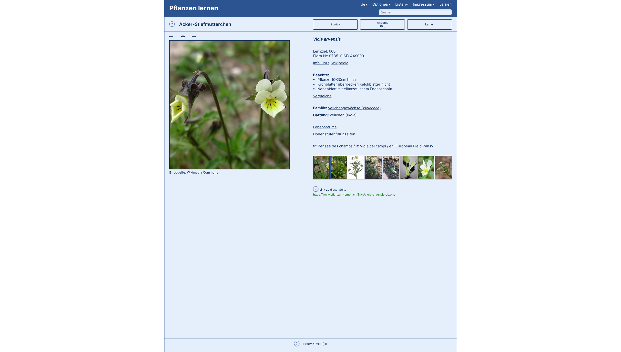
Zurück (335, 24)
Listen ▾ (401, 4)
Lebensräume (325, 127)
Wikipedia (339, 63)
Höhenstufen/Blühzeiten (334, 134)
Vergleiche (322, 96)
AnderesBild (382, 24)
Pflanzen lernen (193, 8)
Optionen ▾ (381, 4)
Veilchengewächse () (354, 108)
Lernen (445, 4)
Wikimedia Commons (202, 172)
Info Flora (321, 63)
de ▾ (364, 4)
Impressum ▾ (423, 4)
